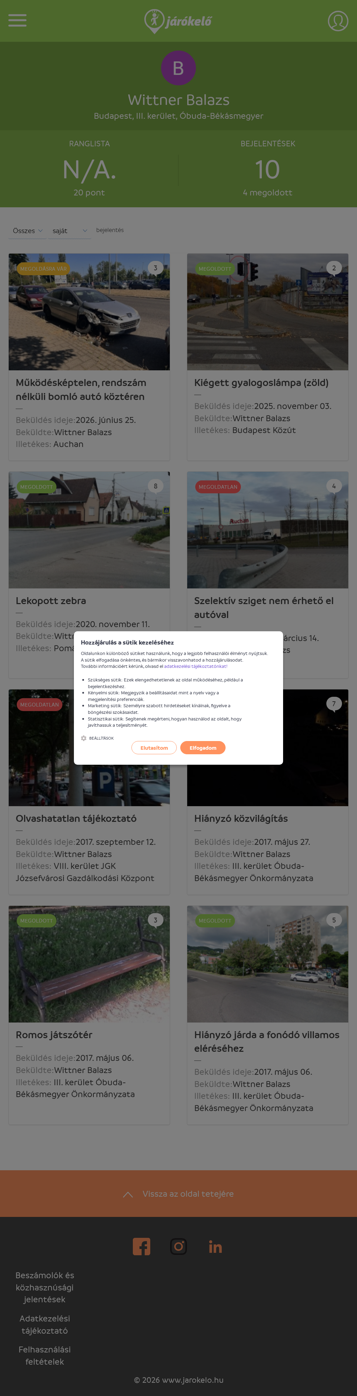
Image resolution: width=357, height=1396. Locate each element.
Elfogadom (203, 747)
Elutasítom (154, 747)
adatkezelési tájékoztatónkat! (196, 666)
